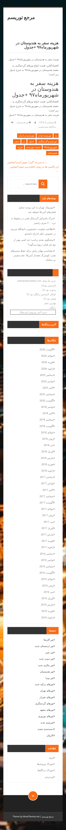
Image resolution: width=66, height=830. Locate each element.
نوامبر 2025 (47, 381)
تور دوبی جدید (46, 658)
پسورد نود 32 (49, 289)
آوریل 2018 (47, 451)
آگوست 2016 (46, 572)
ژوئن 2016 (48, 585)
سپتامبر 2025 (46, 394)
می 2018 (49, 445)
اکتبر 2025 (48, 387)
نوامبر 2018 (47, 406)
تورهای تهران (47, 690)
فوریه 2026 (47, 362)
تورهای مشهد (47, 709)
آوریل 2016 (47, 598)
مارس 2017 (47, 534)
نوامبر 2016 (47, 560)
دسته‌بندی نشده (46, 729)
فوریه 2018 (47, 464)
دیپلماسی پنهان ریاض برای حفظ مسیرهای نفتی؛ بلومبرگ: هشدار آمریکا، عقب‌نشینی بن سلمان (33, 255)
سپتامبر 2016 (46, 566)
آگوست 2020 (46, 400)
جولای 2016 (47, 579)
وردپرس (49, 776)
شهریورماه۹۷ (50, 147)
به (56, 135)
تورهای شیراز (47, 697)
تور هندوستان (22, 122)
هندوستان (52, 153)
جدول (31, 141)
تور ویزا (50, 678)
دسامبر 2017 (47, 477)
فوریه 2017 (47, 540)
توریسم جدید (47, 722)
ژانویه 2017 (47, 547)
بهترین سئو (50, 303)
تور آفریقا (49, 639)
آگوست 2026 (46, 349)
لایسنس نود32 (48, 285)
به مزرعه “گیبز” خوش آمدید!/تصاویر (27, 162)
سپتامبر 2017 (46, 496)
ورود (51, 757)
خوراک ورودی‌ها (45, 764)
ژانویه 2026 (47, 368)
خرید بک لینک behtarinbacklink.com (36, 280)
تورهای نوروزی (46, 716)
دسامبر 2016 (47, 553)
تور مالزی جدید (46, 665)
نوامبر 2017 (47, 483)
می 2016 (49, 592)
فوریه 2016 (47, 611)
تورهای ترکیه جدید (44, 684)
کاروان (50, 735)
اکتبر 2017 (48, 489)
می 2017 (49, 521)
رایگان (52, 307)
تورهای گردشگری (44, 703)
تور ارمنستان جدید (44, 646)
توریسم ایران (44, 135)
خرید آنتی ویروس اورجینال (33, 312)
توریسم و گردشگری (47, 141)
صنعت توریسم (33, 147)
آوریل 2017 (47, 528)
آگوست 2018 (46, 426)
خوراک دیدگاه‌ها (46, 770)
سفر (17, 141)
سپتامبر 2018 (46, 419)
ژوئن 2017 (48, 515)
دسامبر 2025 (47, 375)
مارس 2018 (47, 458)
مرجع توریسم (21, 17)
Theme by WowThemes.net (26, 816)
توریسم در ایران (26, 135)
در (24, 141)
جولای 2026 (47, 355)
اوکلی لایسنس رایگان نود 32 (41, 294)
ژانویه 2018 (47, 470)
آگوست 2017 (46, 502)
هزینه (20, 147)
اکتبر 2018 (48, 413)
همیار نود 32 (49, 298)
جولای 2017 (47, 509)
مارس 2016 (47, 604)
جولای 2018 (47, 432)
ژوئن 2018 (48, 438)
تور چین (49, 652)
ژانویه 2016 (47, 617)
